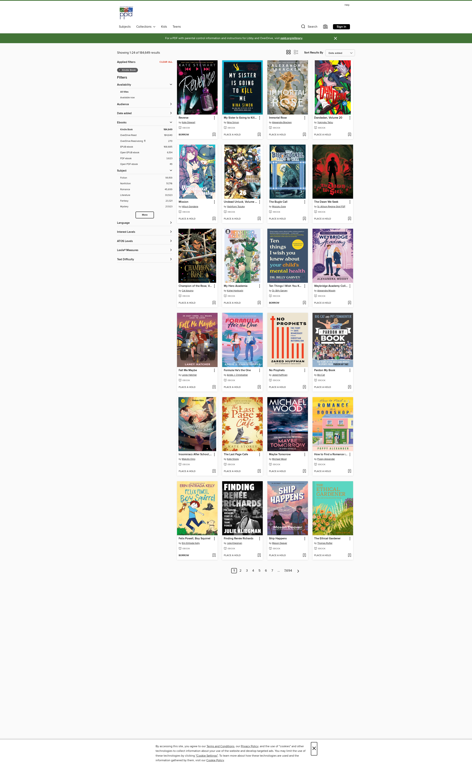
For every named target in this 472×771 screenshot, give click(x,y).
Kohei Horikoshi (235, 290)
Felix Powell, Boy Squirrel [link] (194, 538)
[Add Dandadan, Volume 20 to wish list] (349, 134)
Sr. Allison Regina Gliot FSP (331, 206)
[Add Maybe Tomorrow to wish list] (304, 471)
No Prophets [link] (277, 370)
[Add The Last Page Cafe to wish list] (259, 471)
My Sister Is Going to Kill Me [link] (241, 118)
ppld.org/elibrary (291, 38)
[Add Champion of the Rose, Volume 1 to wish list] (214, 303)
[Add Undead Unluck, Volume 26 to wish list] (259, 219)
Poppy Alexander (326, 459)
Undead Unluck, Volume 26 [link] (241, 202)
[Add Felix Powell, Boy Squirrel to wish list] (214, 555)
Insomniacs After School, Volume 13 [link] (195, 454)
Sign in (341, 27)
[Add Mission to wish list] (214, 219)
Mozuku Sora (279, 206)
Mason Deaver (279, 543)
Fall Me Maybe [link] (188, 370)
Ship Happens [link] (278, 538)
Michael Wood (279, 459)
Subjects (125, 27)
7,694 (288, 571)
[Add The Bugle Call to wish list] (304, 219)
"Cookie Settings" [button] (207, 756)
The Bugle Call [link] (278, 202)
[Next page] (298, 570)
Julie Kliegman (234, 543)
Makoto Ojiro (188, 459)
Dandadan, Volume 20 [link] (328, 118)
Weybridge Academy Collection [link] (331, 286)
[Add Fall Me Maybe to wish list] (214, 387)
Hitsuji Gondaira (190, 206)
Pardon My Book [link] (324, 370)
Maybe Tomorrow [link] (280, 454)
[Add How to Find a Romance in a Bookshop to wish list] (349, 471)
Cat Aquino (187, 290)
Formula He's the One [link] (237, 370)
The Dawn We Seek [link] (326, 202)
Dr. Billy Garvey (279, 290)
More (145, 215)
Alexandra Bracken (282, 122)
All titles (124, 92)
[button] (309, 27)
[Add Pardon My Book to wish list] (349, 387)
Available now (127, 97)
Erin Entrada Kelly (191, 543)
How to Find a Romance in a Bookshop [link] (331, 454)
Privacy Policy (249, 746)
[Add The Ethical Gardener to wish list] (349, 555)
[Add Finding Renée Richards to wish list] (259, 555)
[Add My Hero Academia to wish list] (259, 303)
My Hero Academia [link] (235, 286)
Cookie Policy (215, 760)
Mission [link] (183, 202)
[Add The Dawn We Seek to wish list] (349, 219)
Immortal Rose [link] (278, 118)
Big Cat (321, 375)
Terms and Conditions (220, 746)
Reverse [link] (183, 118)
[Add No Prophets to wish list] (304, 387)
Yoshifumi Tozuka (236, 206)
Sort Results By (313, 52)
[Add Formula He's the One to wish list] (259, 387)
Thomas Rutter (324, 543)
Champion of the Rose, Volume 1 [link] (195, 286)
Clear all (165, 62)
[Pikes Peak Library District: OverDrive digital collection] (126, 13)
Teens (177, 27)
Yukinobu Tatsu (325, 122)
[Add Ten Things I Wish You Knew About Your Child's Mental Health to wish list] (304, 303)
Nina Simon (233, 122)
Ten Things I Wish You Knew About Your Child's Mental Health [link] (286, 286)
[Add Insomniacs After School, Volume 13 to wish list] (214, 471)
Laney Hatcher (189, 375)
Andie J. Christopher (237, 375)
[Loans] (325, 27)
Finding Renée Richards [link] (238, 538)
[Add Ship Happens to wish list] (304, 555)
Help (347, 5)
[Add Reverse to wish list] (214, 134)
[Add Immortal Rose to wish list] (304, 134)
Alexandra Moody (326, 290)
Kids (164, 27)
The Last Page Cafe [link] (236, 454)
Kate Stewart (188, 122)
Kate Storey (233, 459)
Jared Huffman (279, 375)
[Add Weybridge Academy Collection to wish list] (349, 303)
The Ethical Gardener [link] (327, 538)
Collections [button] (144, 27)
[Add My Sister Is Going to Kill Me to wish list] (259, 134)
